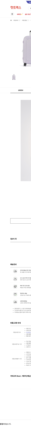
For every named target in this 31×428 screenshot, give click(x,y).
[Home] (11, 20)
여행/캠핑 (24, 20)
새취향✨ (19, 14)
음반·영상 (27, 14)
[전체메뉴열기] (12, 14)
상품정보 (20, 90)
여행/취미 (15, 20)
